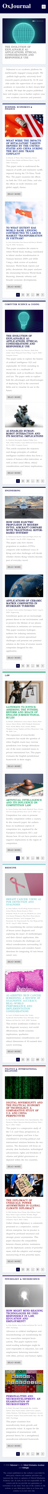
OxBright (25, 1468)
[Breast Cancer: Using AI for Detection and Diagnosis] (24, 884)
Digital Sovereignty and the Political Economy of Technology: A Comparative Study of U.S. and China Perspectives (24, 1109)
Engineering (31, 539)
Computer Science (12, 355)
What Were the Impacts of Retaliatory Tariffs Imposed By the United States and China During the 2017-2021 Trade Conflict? (24, 147)
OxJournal (13, 1465)
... (33, 294)
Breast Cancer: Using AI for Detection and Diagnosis (23, 902)
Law (15, 731)
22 (37, 858)
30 (37, 294)
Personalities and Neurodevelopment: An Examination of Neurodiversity (23, 1400)
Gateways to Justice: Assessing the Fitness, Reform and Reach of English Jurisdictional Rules (23, 712)
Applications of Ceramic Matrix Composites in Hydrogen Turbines (24, 603)
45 (37, 1059)
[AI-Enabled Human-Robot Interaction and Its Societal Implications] (24, 416)
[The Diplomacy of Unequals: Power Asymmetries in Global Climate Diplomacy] (24, 1185)
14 (38, 665)
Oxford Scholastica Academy (34, 1465)
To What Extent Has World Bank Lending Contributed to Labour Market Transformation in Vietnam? (24, 233)
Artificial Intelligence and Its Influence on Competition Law (24, 803)
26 (37, 1454)
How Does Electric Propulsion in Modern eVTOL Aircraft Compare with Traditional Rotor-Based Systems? (24, 527)
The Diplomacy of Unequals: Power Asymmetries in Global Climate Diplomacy (23, 1204)
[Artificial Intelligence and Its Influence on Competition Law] (24, 785)
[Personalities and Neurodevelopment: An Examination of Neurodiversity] (24, 1381)
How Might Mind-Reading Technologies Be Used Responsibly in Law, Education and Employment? (24, 1316)
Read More (14, 194)
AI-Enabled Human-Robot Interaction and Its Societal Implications (24, 433)
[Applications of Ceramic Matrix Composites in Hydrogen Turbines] (24, 586)
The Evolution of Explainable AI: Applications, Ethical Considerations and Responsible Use (21, 52)
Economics (14, 163)
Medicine (25, 923)
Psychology (14, 1328)
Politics (18, 1125)
